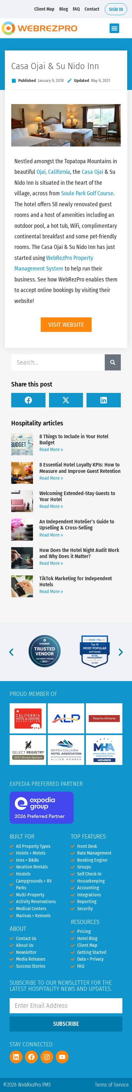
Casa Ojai (92, 172)
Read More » (51, 449)
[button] (114, 28)
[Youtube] (62, 1057)
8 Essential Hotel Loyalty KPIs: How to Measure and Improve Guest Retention (79, 468)
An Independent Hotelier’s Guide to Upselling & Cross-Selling (76, 525)
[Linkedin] (16, 1057)
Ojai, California (53, 172)
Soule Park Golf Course (87, 193)
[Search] (113, 362)
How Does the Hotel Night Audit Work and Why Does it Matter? (79, 553)
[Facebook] (31, 1057)
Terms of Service (112, 1085)
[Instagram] (46, 1057)
